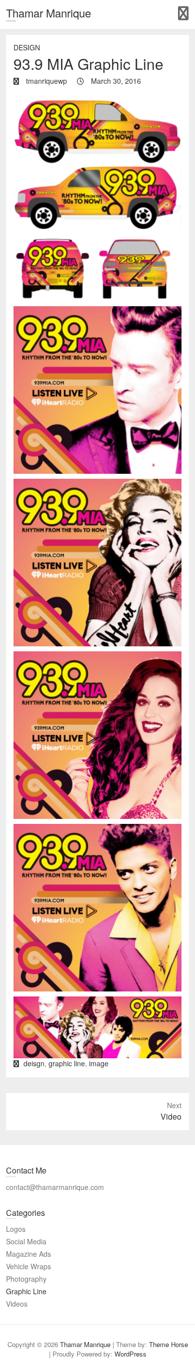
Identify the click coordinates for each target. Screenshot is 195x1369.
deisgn (34, 1063)
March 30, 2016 (115, 81)
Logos (16, 1229)
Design (27, 47)
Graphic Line (26, 1291)
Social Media (26, 1241)
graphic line (66, 1063)
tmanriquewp (45, 81)
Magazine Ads (28, 1254)
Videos (17, 1304)
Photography (26, 1279)
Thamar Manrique (48, 12)
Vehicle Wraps (28, 1266)
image (98, 1063)
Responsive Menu (183, 13)
